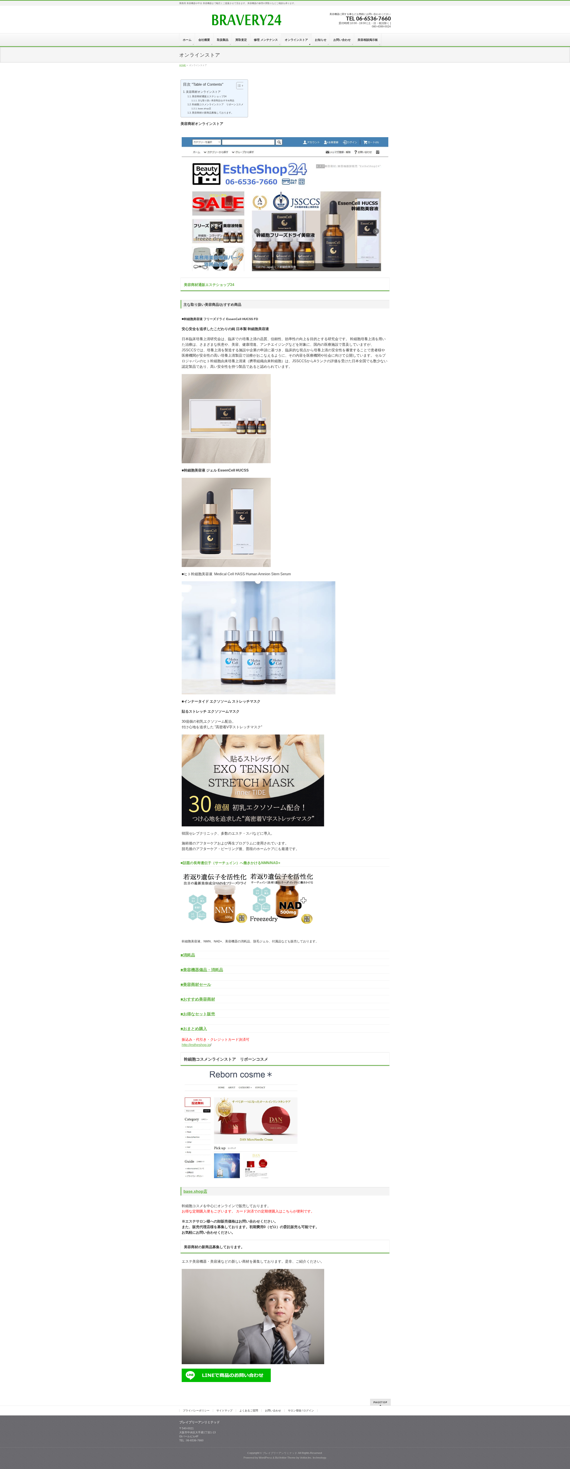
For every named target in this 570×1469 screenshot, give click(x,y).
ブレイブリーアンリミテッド (280, 1453)
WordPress (265, 1457)
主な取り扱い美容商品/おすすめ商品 (216, 100)
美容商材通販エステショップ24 (209, 96)
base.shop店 (204, 108)
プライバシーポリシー (196, 1410)
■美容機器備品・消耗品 (202, 970)
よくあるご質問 (248, 1410)
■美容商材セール (196, 984)
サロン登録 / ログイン (301, 1410)
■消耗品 (188, 955)
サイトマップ (224, 1410)
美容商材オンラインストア (203, 91)
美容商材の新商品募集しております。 (213, 112)
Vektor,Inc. (306, 1457)
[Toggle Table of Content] (238, 85)
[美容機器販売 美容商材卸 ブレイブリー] (246, 22)
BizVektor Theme (285, 1457)
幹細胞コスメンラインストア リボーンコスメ (217, 104)
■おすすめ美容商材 (198, 999)
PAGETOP (380, 1402)
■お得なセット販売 (198, 1014)
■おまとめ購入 (194, 1028)
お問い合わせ (273, 1410)
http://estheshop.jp (196, 1045)
